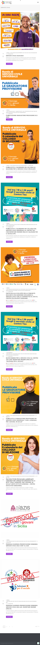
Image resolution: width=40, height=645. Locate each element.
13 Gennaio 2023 (10, 291)
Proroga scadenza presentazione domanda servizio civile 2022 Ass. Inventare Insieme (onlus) (22, 607)
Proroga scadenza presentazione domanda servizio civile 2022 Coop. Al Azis (22, 545)
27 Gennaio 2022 (8, 542)
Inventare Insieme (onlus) (9, 112)
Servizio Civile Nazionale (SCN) (33, 52)
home (23, 52)
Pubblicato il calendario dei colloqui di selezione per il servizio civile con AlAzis (21, 168)
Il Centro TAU (35, 111)
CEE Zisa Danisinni (22, 289)
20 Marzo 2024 (31, 165)
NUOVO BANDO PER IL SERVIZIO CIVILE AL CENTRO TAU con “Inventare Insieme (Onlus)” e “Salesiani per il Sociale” (22, 359)
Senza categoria (15, 290)
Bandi (7, 224)
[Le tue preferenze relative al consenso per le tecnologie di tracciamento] (38, 643)
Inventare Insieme (23, 224)
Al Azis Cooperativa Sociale (33, 9)
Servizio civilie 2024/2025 (15, 56)
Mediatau (8, 52)
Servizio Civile (26, 52)
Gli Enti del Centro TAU (28, 111)
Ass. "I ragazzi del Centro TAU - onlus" (19, 111)
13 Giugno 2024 (10, 113)
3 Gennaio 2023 (10, 356)
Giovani (27, 289)
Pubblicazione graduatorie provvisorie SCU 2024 (22, 116)
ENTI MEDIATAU (25, 9)
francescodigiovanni (9, 352)
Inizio (21, 9)
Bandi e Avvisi (18, 289)
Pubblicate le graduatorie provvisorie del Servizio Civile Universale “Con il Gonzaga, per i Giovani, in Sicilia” (21, 420)
